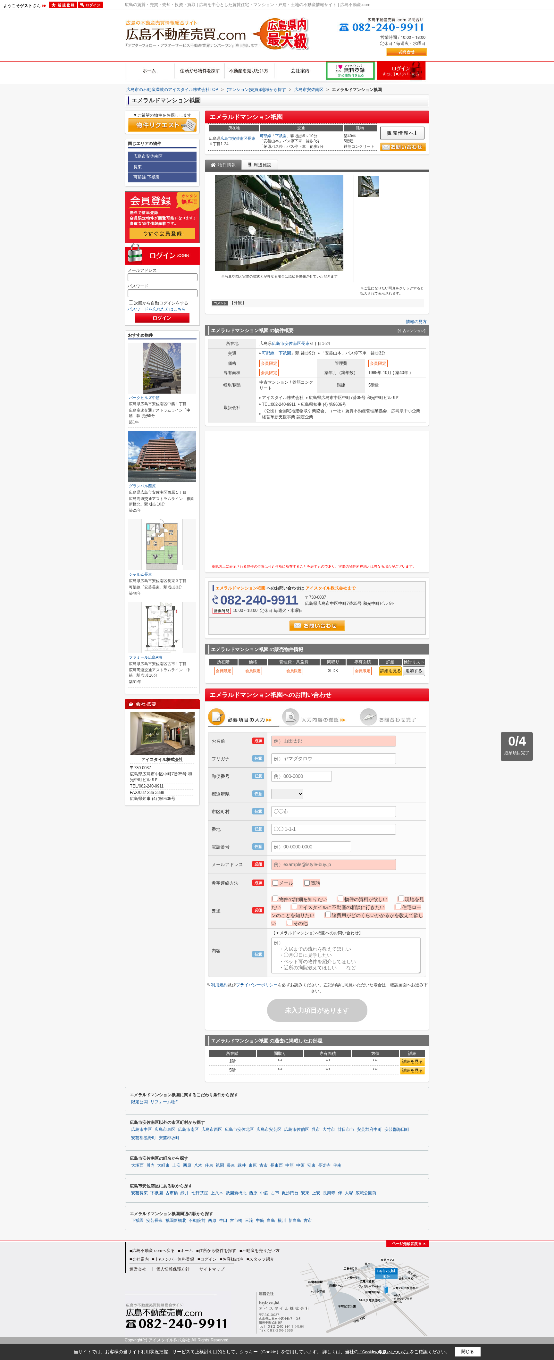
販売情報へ (401, 133)
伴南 (337, 1165)
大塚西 (137, 1165)
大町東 (163, 1165)
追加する (414, 670)
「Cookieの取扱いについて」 (384, 1352)
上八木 (217, 1193)
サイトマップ (211, 1269)
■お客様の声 (231, 1259)
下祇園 (281, 136)
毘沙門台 (290, 1193)
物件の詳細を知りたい (303, 899)
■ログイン (207, 1259)
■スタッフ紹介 (260, 1259)
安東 (311, 1165)
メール (286, 883)
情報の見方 (416, 321)
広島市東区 (165, 1129)
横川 (282, 1220)
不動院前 (197, 1220)
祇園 (220, 1165)
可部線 (265, 136)
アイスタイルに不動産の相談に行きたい (341, 907)
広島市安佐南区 (234, 138)
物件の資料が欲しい (366, 899)
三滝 (249, 1220)
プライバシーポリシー (257, 984)
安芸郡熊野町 (143, 1138)
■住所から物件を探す (216, 1250)
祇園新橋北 (236, 1193)
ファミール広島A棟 (145, 657)
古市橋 (171, 1193)
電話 (315, 883)
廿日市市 (346, 1129)
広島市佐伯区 (296, 1129)
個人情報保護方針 (172, 1269)
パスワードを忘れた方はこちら (157, 309)
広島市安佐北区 (239, 1129)
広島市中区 (141, 1129)
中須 (300, 1165)
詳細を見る (390, 670)
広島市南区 (188, 1129)
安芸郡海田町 (396, 1129)
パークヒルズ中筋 (144, 398)
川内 (150, 1165)
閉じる (467, 1351)
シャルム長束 (140, 574)
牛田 (223, 1220)
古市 (263, 1165)
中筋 (289, 1165)
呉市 (316, 1129)
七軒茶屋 (199, 1193)
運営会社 (138, 1269)
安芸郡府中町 (369, 1129)
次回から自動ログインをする (161, 303)
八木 (198, 1165)
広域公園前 (366, 1193)
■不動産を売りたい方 (259, 1250)
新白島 (295, 1220)
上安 (176, 1165)
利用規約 (219, 984)
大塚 (349, 1193)
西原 (187, 1165)
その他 (300, 923)
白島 (271, 1220)
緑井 (242, 1165)
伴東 (209, 1165)
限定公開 (139, 1102)
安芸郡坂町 (169, 1138)
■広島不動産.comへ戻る (152, 1250)
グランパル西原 (142, 486)
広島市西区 (211, 1129)
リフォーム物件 (165, 1102)
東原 (252, 1165)
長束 (251, 138)
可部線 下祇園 (146, 177)
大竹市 (329, 1129)
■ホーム (185, 1250)
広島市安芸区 (268, 1129)
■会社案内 (139, 1259)
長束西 (276, 1165)
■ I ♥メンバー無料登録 (173, 1259)
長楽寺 (324, 1165)
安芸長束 (139, 1193)
